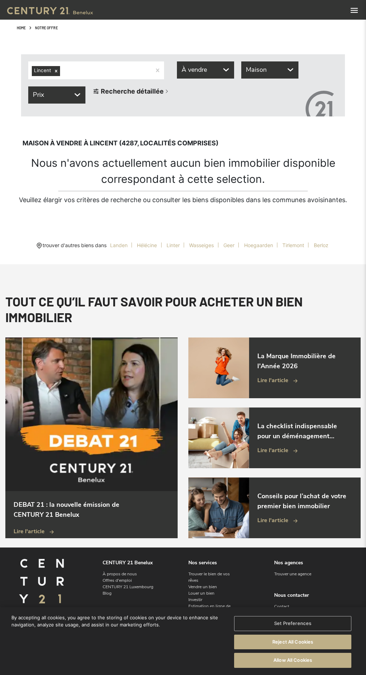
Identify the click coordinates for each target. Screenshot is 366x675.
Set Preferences (292, 623)
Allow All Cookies (292, 660)
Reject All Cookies (292, 642)
